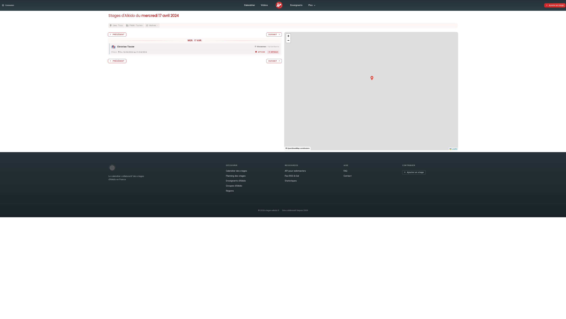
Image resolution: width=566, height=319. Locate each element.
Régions (230, 191)
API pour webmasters (295, 171)
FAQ (345, 171)
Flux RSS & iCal (292, 176)
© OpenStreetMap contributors (298, 148)
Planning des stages (236, 176)
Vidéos (264, 5)
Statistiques (291, 181)
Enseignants (296, 5)
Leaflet (454, 149)
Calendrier (249, 5)
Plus (310, 5)
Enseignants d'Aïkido (236, 181)
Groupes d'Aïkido (234, 186)
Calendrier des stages (236, 171)
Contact (348, 176)
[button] (372, 78)
